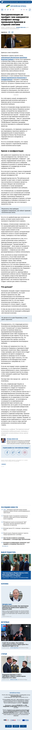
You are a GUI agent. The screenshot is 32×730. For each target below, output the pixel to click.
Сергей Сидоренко (14, 577)
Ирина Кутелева (13, 679)
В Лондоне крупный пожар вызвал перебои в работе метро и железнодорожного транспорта (16, 511)
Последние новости (9, 507)
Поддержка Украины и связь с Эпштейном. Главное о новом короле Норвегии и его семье (14, 676)
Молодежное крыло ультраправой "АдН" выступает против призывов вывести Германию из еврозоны (15, 523)
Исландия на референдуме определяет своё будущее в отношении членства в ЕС (16, 543)
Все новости (5, 546)
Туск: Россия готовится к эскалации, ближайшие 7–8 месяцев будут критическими (16, 538)
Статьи (4, 654)
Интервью (5, 622)
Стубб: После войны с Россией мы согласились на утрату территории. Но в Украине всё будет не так (15, 644)
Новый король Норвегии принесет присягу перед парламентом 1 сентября (15, 533)
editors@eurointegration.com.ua (20, 697)
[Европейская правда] (16, 5)
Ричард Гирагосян (21, 27)
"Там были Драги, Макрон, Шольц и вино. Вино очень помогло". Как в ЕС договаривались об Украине (15, 574)
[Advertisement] (16, 483)
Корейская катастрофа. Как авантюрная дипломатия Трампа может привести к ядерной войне (15, 607)
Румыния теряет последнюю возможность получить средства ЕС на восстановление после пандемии (15, 517)
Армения (4, 464)
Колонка (4, 584)
